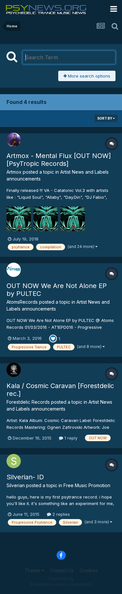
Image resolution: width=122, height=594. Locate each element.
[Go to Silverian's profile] (14, 461)
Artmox (14, 172)
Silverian (16, 485)
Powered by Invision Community (61, 584)
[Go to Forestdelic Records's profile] (14, 370)
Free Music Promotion (86, 485)
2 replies (60, 514)
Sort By (105, 118)
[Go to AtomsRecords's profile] (14, 270)
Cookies (89, 570)
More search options (88, 76)
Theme (33, 570)
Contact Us (62, 570)
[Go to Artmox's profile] (14, 140)
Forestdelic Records (28, 402)
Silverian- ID (25, 477)
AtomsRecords (22, 302)
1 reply (70, 438)
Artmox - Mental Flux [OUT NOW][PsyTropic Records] (59, 159)
